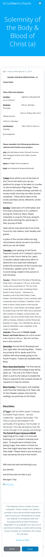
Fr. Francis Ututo (11, 71)
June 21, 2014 (26, 71)
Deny (27, 540)
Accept (19, 540)
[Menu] (40, 3)
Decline (12, 549)
